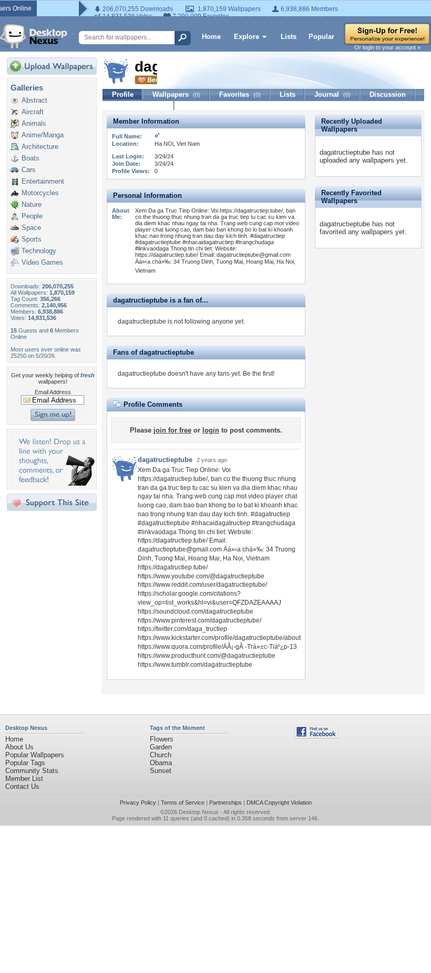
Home (211, 37)
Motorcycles (40, 193)
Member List (24, 779)
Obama (161, 763)
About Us (19, 747)
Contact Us (22, 786)
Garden (161, 747)
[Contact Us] (55, 483)
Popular (321, 37)
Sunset (160, 771)
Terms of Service (182, 802)
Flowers (161, 739)
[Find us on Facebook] (316, 736)
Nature (32, 204)
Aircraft (33, 112)
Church (160, 755)
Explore (246, 37)
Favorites (240, 94)
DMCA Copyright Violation (279, 802)
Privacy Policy (138, 802)
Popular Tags (25, 763)
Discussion (388, 94)
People (32, 216)
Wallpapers (176, 94)
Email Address (53, 392)
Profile (123, 94)
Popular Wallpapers (34, 755)
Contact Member (138, 105)
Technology (39, 251)
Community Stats (31, 771)
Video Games (42, 262)
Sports (32, 239)
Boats (30, 158)
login (210, 430)
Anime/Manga (43, 135)
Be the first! (258, 373)
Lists (288, 37)
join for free (172, 430)
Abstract (34, 100)
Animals (34, 123)
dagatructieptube (165, 460)
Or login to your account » (387, 47)
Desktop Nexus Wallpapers (33, 36)
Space (31, 228)
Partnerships (225, 802)
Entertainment (43, 181)
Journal (332, 94)
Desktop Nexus (199, 812)
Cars (29, 170)
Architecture (40, 147)
